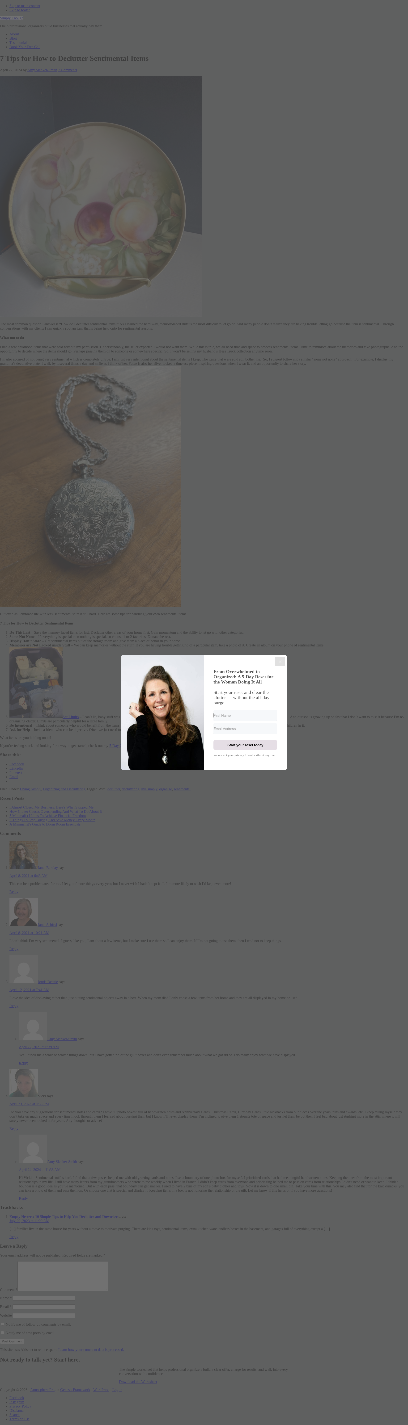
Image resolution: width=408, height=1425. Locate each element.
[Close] (280, 661)
